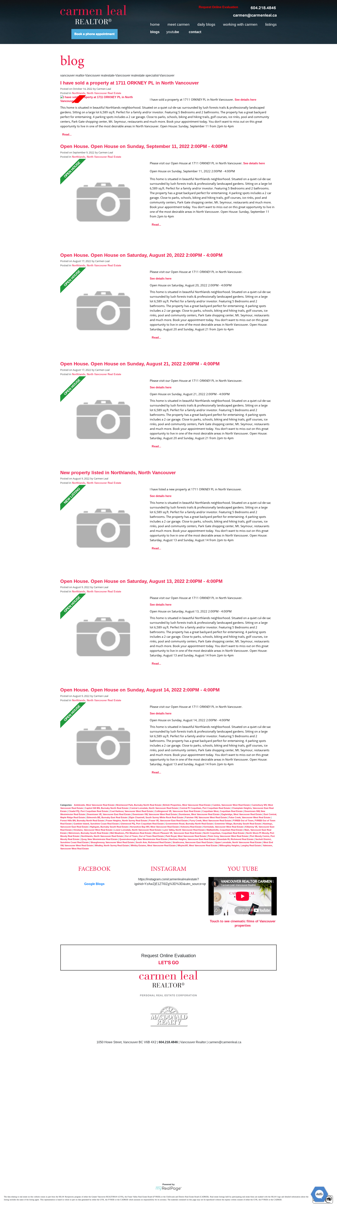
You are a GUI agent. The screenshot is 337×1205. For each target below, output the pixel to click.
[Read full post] (103, 99)
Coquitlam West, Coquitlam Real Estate (222, 811)
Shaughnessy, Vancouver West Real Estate (112, 842)
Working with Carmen (240, 24)
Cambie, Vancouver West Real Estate (231, 805)
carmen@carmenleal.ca (255, 15)
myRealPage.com (168, 1188)
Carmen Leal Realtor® (93, 14)
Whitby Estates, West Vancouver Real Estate (153, 845)
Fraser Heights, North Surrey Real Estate (127, 820)
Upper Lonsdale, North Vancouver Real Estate (238, 842)
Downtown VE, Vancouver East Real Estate (109, 814)
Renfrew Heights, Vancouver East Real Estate (192, 839)
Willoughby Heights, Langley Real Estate (240, 845)
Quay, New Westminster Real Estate (99, 839)
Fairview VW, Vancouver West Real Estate (206, 817)
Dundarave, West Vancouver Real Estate (199, 814)
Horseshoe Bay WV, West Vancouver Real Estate (154, 827)
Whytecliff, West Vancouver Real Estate (197, 845)
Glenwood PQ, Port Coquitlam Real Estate (142, 823)
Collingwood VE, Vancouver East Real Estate (178, 811)
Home (155, 24)
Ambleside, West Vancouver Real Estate (94, 805)
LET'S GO (168, 962)
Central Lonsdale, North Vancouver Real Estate (154, 808)
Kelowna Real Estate (191, 827)
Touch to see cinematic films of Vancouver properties (243, 923)
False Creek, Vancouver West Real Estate (250, 817)
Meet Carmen (179, 24)
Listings (271, 24)
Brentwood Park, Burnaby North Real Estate (139, 805)
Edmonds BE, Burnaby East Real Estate (107, 817)
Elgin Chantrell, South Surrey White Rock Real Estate (156, 817)
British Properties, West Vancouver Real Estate (187, 805)
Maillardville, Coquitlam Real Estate (225, 830)
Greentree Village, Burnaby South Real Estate (238, 823)
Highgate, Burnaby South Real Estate (109, 827)
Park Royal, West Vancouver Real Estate (186, 836)
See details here (245, 99)
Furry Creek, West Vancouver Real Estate (211, 820)
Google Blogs (94, 884)
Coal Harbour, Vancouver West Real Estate (132, 811)
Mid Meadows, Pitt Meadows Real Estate (131, 833)
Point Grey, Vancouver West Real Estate (228, 836)
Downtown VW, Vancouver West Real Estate (155, 814)
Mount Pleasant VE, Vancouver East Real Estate (177, 833)
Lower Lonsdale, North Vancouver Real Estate (138, 830)
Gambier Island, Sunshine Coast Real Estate (96, 823)
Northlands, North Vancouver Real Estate (96, 93)
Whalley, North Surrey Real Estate (112, 845)
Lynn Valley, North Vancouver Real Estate (184, 830)
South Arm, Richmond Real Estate (153, 842)
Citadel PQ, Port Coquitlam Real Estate (88, 811)
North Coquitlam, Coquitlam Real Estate (224, 833)
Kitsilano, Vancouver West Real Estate (93, 830)
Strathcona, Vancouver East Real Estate (193, 842)
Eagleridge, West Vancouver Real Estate (242, 814)
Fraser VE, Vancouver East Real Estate (168, 820)
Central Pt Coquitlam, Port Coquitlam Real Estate (205, 808)
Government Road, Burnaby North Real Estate (190, 823)
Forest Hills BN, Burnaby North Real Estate (82, 820)
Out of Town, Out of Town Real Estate (144, 836)
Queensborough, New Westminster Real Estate (143, 839)
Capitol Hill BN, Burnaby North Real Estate (107, 808)
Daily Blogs (206, 24)
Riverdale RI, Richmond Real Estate (235, 839)
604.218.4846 (263, 7)
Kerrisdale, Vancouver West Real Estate (223, 827)
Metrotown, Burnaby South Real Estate (88, 833)
